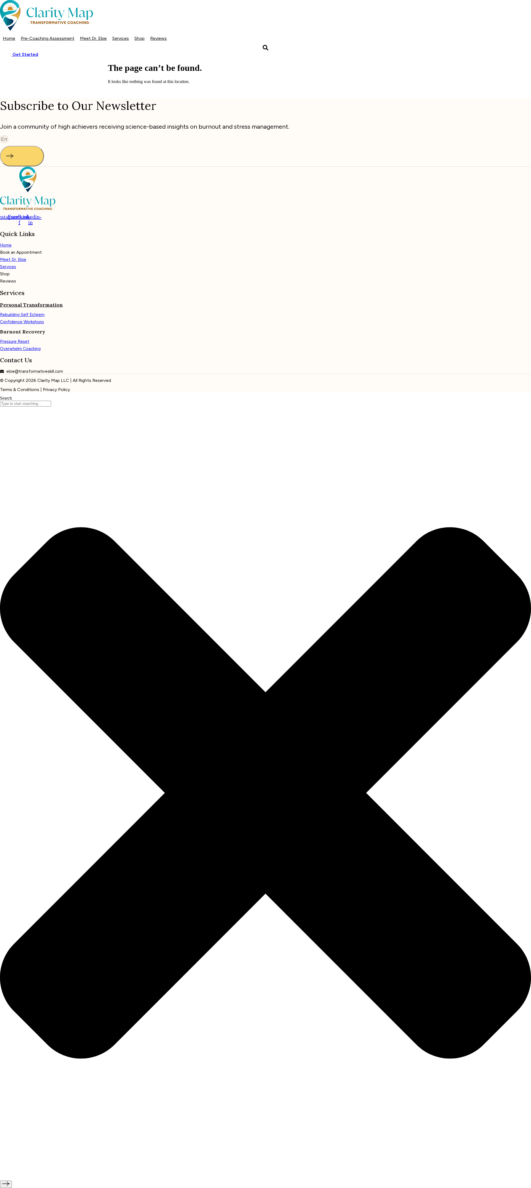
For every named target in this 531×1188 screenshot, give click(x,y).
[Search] (6, 1184)
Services (120, 38)
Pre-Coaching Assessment (47, 38)
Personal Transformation (31, 305)
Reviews (158, 38)
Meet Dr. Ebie (93, 38)
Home (9, 38)
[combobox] (25, 404)
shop (139, 38)
